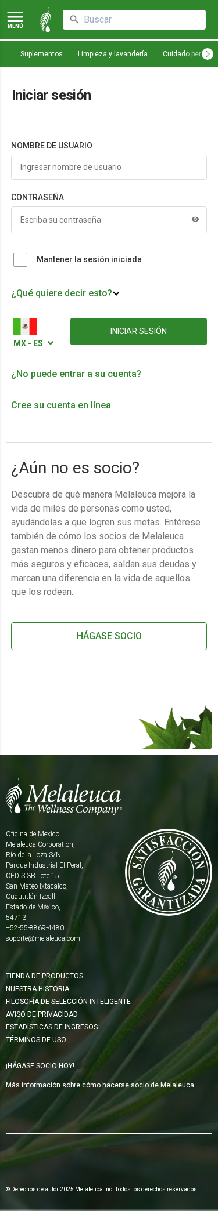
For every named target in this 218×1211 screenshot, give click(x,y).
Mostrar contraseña (195, 219)
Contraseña (37, 197)
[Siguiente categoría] (207, 54)
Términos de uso (36, 1039)
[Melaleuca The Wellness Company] (109, 796)
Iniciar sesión (138, 331)
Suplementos (41, 54)
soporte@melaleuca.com (43, 938)
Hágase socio (109, 635)
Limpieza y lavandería (113, 54)
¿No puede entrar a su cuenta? (76, 373)
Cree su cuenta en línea (61, 405)
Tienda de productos (44, 976)
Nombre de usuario (51, 145)
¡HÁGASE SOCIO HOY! (40, 1066)
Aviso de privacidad (42, 1014)
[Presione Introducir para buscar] (74, 20)
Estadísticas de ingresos (52, 1027)
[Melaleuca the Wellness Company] (45, 19)
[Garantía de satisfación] (168, 884)
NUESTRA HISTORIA (37, 988)
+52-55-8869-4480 (35, 928)
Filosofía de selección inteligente (68, 1001)
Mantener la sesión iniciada (89, 259)
